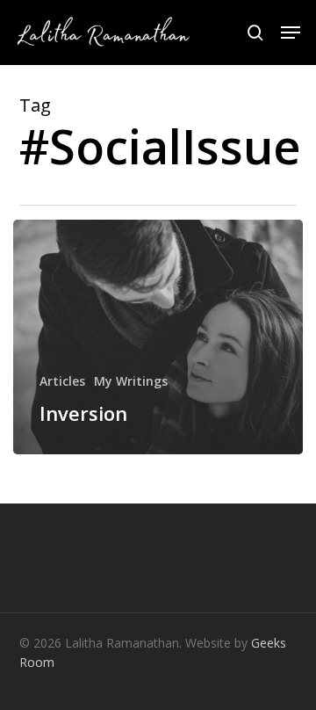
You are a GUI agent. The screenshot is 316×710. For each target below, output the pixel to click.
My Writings (131, 381)
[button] (290, 32)
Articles (62, 381)
